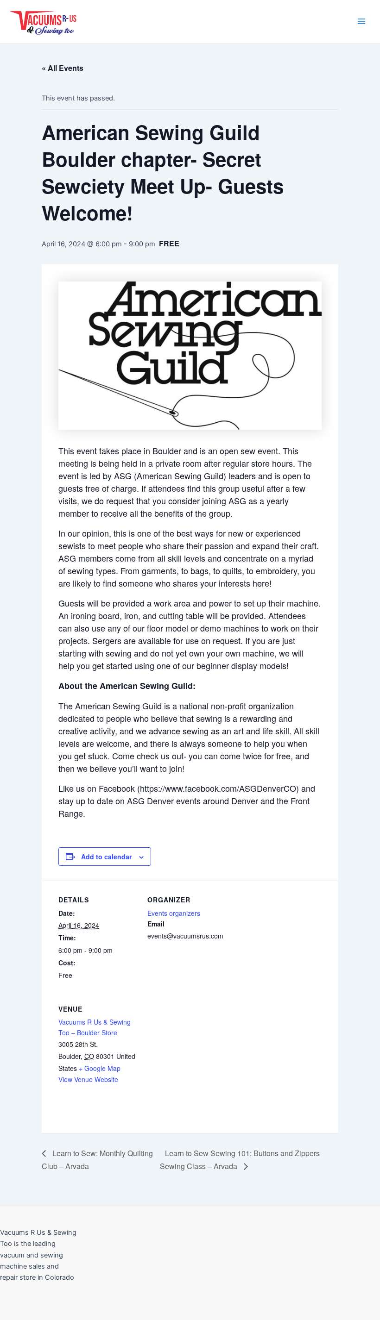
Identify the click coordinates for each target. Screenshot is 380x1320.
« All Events (62, 68)
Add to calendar (106, 856)
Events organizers (173, 913)
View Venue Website (88, 1079)
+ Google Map (99, 1068)
